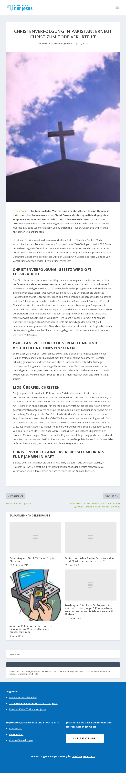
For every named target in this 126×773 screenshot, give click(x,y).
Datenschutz (16, 734)
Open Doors (21, 211)
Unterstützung (84, 738)
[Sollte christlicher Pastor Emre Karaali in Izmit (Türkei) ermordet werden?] (90, 537)
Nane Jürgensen (63, 43)
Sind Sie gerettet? (83, 756)
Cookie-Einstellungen (21, 740)
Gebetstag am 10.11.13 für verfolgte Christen (32, 560)
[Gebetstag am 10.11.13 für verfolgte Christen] (35, 537)
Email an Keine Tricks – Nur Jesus (27, 709)
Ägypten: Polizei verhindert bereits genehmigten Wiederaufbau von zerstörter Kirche (31, 628)
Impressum (15, 728)
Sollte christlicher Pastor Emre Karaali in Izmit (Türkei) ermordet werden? (90, 560)
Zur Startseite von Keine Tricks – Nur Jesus (33, 703)
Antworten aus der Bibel (23, 697)
